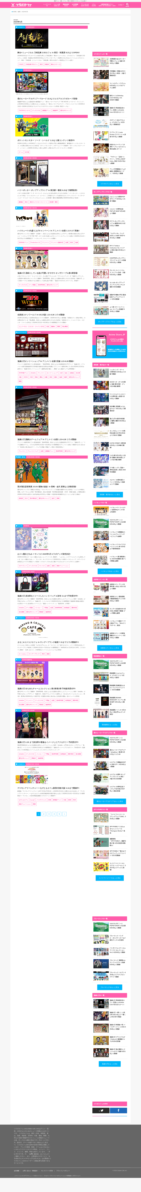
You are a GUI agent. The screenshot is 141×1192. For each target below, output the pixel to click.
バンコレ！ (38, 607)
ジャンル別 (57, 5)
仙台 (66, 373)
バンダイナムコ (41, 800)
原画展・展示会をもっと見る (110, 494)
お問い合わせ (34, 1154)
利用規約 (69, 1175)
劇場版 (21, 202)
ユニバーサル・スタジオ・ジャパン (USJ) (31, 326)
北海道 (72, 373)
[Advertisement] (51, 513)
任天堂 (27, 152)
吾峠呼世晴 (41, 285)
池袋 (76, 242)
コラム (94, 5)
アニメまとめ (85, 5)
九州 (61, 373)
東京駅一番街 (54, 202)
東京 (41, 64)
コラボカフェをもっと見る (109, 184)
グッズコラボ (36, 110)
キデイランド (23, 566)
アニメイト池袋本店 (57, 242)
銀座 (48, 654)
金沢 (53, 498)
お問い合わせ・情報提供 (30, 1171)
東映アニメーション (63, 566)
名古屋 (78, 373)
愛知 (41, 377)
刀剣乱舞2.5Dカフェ (31, 64)
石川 (26, 498)
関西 (58, 326)
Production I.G (35, 242)
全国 (66, 242)
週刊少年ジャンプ (65, 110)
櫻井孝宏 (74, 607)
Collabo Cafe (21, 4)
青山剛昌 (65, 326)
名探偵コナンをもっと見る (109, 648)
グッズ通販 (32, 285)
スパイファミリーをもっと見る (110, 878)
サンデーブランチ (34, 654)
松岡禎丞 (66, 607)
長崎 (58, 498)
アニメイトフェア (33, 451)
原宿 (53, 566)
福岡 (65, 377)
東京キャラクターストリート (38, 202)
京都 (49, 800)
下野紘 (46, 607)
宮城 (36, 377)
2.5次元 (21, 64)
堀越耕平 (55, 110)
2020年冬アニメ (23, 242)
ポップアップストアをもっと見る (109, 322)
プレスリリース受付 (47, 1171)
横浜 (55, 377)
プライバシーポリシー (63, 1171)
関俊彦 (41, 612)
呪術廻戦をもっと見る (109, 725)
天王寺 (26, 377)
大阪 (47, 326)
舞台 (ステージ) (55, 64)
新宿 (69, 800)
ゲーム (21, 152)
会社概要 (16, 1171)
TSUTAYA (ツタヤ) (24, 110)
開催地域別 (66, 5)
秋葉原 (47, 64)
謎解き (53, 326)
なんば (32, 800)
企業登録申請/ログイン (107, 5)
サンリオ (42, 566)
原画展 (21, 498)
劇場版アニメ (47, 110)
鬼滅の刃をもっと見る (109, 1064)
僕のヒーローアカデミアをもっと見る (110, 801)
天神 (31, 377)
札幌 (46, 377)
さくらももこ (23, 654)
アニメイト (45, 242)
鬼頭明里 (48, 612)
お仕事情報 (75, 5)
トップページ (47, 5)
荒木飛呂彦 (33, 498)
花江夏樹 (21, 612)
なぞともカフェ (23, 800)
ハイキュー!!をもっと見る (110, 571)
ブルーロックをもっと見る (109, 987)
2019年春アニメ (23, 373)
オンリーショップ (52, 373)
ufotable (33, 373)
